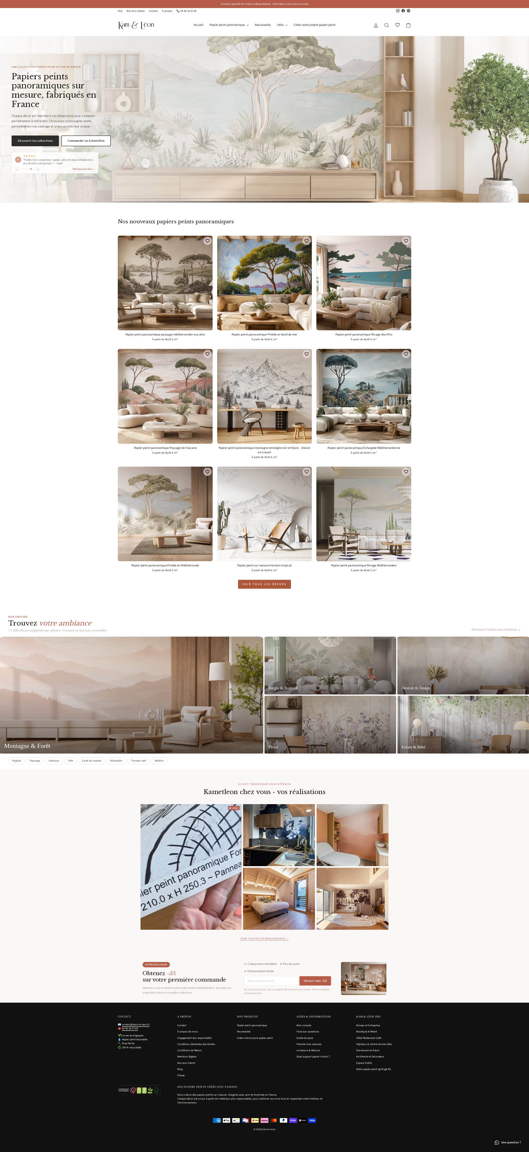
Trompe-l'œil (138, 760)
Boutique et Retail (366, 1031)
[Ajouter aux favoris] (207, 241)
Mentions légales (186, 1056)
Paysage (35, 760)
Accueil (199, 25)
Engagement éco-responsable (194, 1038)
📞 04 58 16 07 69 (186, 11)
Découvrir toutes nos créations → (496, 629)
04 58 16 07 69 (130, 1028)
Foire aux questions (308, 1031)
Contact (153, 11)
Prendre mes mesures (309, 1044)
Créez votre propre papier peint (315, 25)
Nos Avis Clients (135, 11)
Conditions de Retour (189, 1050)
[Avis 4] (28, 169)
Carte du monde (91, 760)
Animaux (54, 760)
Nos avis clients (186, 1063)
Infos (280, 25)
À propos (167, 11)
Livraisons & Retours (308, 1050)
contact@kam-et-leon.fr (136, 1024)
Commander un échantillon (86, 140)
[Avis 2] (24, 169)
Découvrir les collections (35, 140)
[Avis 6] (33, 169)
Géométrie (116, 760)
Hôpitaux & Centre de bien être (374, 1044)
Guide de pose (305, 1038)
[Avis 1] (22, 169)
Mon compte (304, 1025)
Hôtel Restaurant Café (368, 1038)
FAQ (120, 11)
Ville (70, 760)
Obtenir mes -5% (315, 980)
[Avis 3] (26, 169)
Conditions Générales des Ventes (196, 1044)
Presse (181, 1075)
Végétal (16, 760)
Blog (180, 1069)
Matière (159, 760)
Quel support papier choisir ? (313, 1056)
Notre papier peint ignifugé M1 (373, 1069)
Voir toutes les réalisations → (264, 938)
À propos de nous (187, 1031)
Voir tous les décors (264, 584)
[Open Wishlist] (397, 25)
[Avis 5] (31, 169)
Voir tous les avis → (84, 169)
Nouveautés (263, 25)
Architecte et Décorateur (370, 1056)
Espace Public (364, 1063)
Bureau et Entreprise (368, 1025)
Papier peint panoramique (227, 25)
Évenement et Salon (368, 1050)
